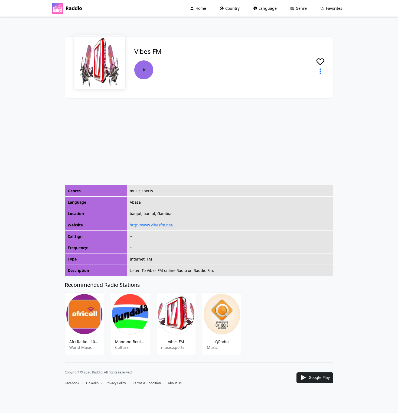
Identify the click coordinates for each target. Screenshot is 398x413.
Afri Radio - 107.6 (84, 341)
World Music (80, 347)
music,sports (172, 347)
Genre (301, 8)
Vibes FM (176, 341)
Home (200, 8)
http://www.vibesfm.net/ (152, 224)
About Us (175, 383)
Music (212, 347)
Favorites (334, 8)
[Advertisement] (199, 142)
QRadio (222, 341)
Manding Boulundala (130, 341)
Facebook (72, 383)
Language (268, 8)
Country (232, 8)
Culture (122, 347)
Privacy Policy (116, 383)
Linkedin (92, 383)
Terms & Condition (147, 383)
